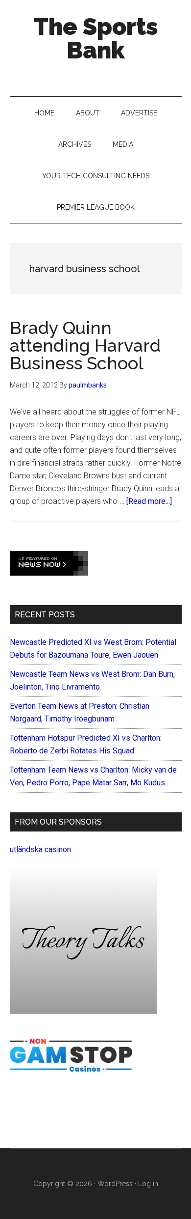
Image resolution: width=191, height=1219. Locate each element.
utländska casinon (40, 849)
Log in (148, 1184)
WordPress (115, 1184)
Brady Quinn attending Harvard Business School (85, 345)
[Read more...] (149, 501)
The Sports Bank (95, 38)
